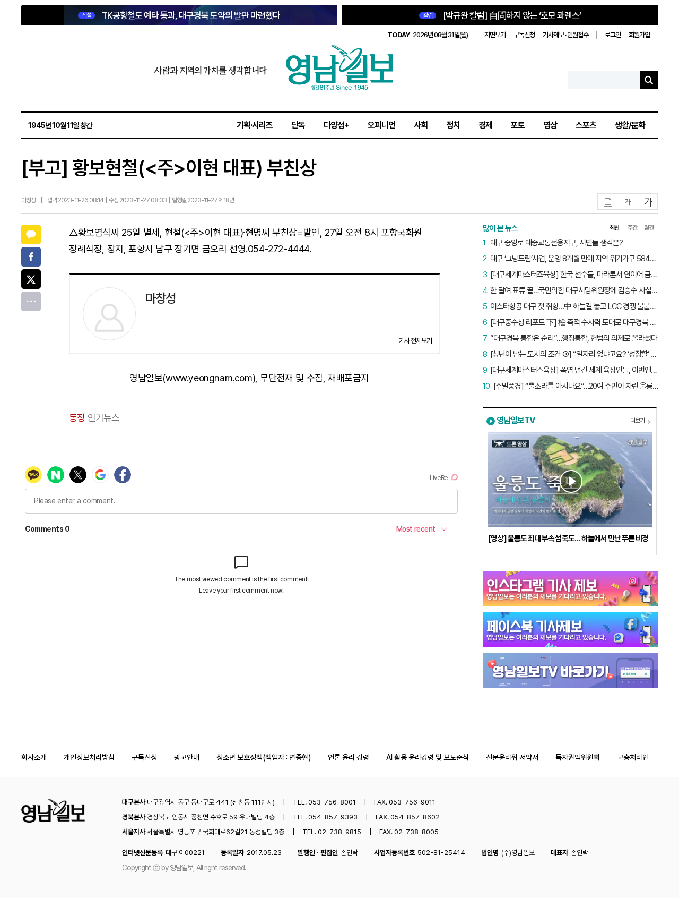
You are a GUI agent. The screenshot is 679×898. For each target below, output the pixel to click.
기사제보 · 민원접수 (565, 35)
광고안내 (186, 757)
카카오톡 (31, 234)
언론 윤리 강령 (348, 757)
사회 (421, 125)
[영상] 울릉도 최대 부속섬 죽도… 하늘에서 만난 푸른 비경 (568, 538)
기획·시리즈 (255, 125)
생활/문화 (630, 125)
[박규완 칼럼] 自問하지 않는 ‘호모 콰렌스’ (502, 15)
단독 (298, 125)
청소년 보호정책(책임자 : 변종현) (263, 757)
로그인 (613, 35)
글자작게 (627, 202)
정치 (453, 125)
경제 (485, 125)
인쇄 (608, 202)
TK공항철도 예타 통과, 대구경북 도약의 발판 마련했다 (181, 15)
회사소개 (34, 757)
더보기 (637, 420)
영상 (550, 125)
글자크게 (648, 202)
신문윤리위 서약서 (512, 757)
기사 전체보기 (415, 341)
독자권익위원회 (577, 757)
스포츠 (586, 125)
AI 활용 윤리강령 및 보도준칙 (427, 757)
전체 (31, 301)
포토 (518, 125)
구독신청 (524, 35)
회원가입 (639, 35)
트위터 (31, 279)
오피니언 (381, 125)
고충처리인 (633, 757)
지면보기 (495, 35)
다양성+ (336, 125)
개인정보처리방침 (89, 757)
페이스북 (31, 257)
